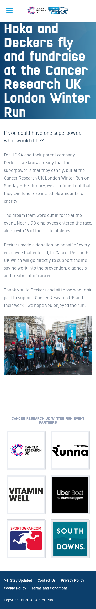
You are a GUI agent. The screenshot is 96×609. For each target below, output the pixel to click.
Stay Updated (21, 580)
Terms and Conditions (49, 588)
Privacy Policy (72, 580)
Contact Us (47, 580)
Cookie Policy (15, 588)
